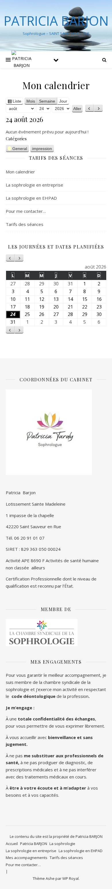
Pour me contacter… (26, 211)
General (19, 148)
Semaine (47, 101)
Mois (30, 101)
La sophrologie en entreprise (34, 185)
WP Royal (70, 878)
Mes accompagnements (26, 857)
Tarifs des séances (24, 224)
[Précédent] (89, 108)
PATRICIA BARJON (56, 20)
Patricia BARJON (33, 843)
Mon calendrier (20, 172)
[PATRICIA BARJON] (21, 59)
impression (42, 149)
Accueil (12, 843)
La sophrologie (62, 843)
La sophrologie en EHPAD (31, 198)
